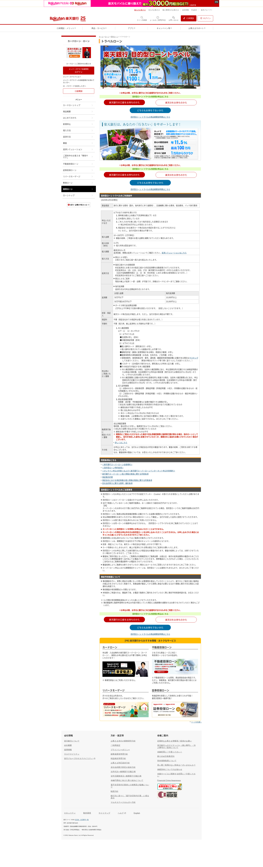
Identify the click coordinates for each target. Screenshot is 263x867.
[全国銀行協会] (169, 787)
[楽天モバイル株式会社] (131, 3)
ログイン (78, 70)
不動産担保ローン (70, 163)
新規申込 (67, 124)
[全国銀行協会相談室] (167, 795)
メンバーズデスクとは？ (72, 77)
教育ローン (68, 182)
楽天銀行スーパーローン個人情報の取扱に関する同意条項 (125, 474)
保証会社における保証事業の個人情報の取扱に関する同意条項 (127, 480)
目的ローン (114, 36)
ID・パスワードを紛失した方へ (74, 86)
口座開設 (78, 91)
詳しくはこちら (121, 442)
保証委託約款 (107, 477)
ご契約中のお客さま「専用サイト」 (75, 156)
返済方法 (67, 136)
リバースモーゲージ (71, 176)
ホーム (101, 36)
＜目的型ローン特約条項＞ (113, 467)
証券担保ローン (69, 170)
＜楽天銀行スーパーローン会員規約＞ (117, 464)
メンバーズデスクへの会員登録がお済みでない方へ (78, 81)
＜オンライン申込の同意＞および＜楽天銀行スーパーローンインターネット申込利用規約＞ (138, 470)
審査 (65, 143)
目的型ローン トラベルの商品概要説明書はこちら (150, 117)
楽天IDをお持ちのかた (176, 102)
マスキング (193, 358)
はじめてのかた (69, 117)
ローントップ (69, 195)
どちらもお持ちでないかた (150, 110)
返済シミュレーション (72, 149)
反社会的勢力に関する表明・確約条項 (117, 483)
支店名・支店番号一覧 (82, 819)
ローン (107, 36)
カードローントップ (71, 105)
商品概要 (67, 111)
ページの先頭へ (196, 722)
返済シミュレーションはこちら (174, 252)
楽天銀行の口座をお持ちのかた (124, 102)
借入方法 (67, 130)
